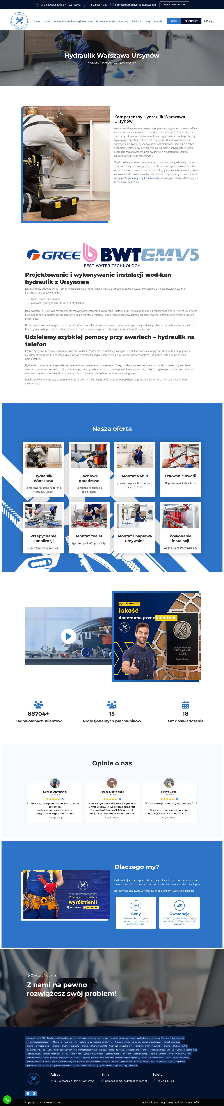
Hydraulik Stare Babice (62, 1066)
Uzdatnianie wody (105, 21)
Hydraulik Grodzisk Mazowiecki (38, 1066)
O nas (37, 21)
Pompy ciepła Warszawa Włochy (148, 1046)
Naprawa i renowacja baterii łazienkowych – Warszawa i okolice (104, 1042)
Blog (148, 21)
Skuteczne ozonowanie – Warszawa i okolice (96, 1050)
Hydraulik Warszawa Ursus (61, 1058)
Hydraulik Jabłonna (158, 1062)
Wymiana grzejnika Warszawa (101, 1066)
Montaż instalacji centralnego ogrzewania (118, 1038)
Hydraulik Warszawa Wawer (102, 1058)
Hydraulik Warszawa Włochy (177, 1058)
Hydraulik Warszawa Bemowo (162, 1050)
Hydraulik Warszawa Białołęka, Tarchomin (149, 1054)
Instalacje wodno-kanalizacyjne (59, 1038)
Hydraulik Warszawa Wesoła (153, 1058)
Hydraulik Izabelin (80, 1066)
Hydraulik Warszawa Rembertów (118, 1054)
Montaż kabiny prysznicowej (148, 1038)
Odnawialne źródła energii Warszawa (73, 21)
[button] (27, 803)
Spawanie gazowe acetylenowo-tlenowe (132, 1050)
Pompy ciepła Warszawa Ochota (94, 1046)
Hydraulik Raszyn (141, 1062)
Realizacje (137, 21)
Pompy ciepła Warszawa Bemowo (65, 1046)
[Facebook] (28, 1093)
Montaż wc (57, 1042)
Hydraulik (93, 62)
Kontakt (158, 21)
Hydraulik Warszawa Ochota (37, 1058)
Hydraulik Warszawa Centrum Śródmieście (43, 1054)
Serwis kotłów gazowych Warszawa (62, 1050)
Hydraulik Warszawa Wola (186, 1050)
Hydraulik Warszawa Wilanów (38, 1062)
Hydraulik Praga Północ (71, 1054)
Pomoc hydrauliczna (171, 1042)
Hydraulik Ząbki (126, 1062)
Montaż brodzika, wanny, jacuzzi (87, 1038)
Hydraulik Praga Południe (93, 1054)
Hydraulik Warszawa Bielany (179, 1054)
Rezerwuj (123, 21)
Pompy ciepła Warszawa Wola (175, 1046)
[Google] (34, 1093)
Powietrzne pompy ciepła (36, 1050)
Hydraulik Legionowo (176, 1062)
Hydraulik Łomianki (110, 1062)
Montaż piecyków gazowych (172, 1038)
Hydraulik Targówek (82, 1058)
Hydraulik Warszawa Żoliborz (89, 1062)
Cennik (47, 21)
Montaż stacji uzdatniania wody (39, 1042)
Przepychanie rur (70, 1042)
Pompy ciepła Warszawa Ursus (120, 1046)
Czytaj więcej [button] (55, 817)
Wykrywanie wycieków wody (126, 1066)
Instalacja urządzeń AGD (36, 1038)
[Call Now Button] (7, 1099)
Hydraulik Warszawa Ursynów (64, 1062)
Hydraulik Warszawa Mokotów (127, 1058)
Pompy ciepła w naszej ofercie (38, 1046)
